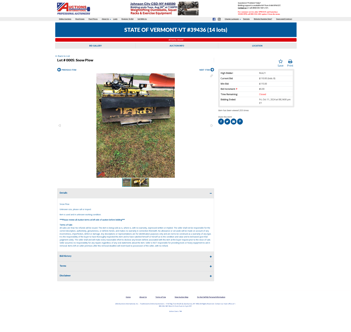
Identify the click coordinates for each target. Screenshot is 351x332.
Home (128, 297)
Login (115, 19)
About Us (105, 19)
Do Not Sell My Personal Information (211, 297)
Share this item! (225, 117)
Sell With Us (142, 19)
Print (290, 65)
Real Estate (79, 19)
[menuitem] (65, 19)
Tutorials (246, 19)
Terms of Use (160, 297)
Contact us (242, 8)
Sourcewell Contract (284, 19)
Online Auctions (65, 19)
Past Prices (93, 19)
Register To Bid (127, 19)
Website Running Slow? (263, 19)
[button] (211, 76)
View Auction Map (181, 297)
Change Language (232, 19)
